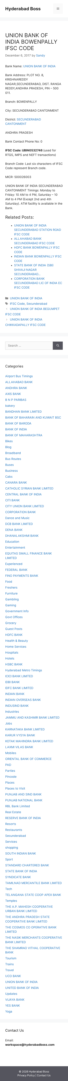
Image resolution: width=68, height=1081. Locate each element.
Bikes (9, 441)
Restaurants (13, 830)
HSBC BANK (13, 664)
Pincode (11, 776)
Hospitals (11, 652)
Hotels (9, 658)
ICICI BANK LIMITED (19, 676)
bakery (10, 405)
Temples (11, 900)
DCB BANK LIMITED (19, 524)
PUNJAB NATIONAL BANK (23, 800)
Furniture (11, 593)
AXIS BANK (13, 394)
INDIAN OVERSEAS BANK (23, 700)
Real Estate (13, 812)
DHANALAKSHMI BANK (22, 535)
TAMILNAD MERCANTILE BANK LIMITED (33, 883)
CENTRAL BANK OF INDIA (23, 494)
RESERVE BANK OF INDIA (23, 818)
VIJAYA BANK (14, 999)
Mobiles (10, 753)
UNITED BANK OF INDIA (22, 988)
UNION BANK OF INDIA (39, 66)
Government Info (17, 611)
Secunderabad (37, 303)
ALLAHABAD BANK (19, 382)
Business (11, 470)
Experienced (13, 564)
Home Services (15, 646)
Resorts (10, 824)
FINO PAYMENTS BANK (21, 575)
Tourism (10, 958)
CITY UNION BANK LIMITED (24, 506)
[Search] (58, 346)
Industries (12, 711)
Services (11, 841)
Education (12, 541)
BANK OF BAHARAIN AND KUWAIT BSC (33, 417)
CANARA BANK (16, 482)
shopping (11, 847)
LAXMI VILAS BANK (19, 747)
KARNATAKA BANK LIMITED (25, 729)
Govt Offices (14, 617)
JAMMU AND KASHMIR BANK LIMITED (32, 717)
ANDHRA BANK (16, 388)
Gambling (12, 599)
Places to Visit (15, 788)
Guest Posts (13, 629)
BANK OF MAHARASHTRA (23, 435)
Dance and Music (17, 518)
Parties (10, 770)
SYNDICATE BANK (18, 877)
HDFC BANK (13, 635)
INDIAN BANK (14, 694)
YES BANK (12, 1005)
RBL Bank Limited (17, 806)
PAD (8, 765)
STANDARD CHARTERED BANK (27, 865)
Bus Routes (13, 459)
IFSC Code (17, 303)
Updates (11, 993)
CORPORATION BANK (20, 512)
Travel (9, 970)
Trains (9, 964)
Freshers (11, 587)
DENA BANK (13, 530)
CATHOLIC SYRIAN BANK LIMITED (29, 488)
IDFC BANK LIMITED (19, 688)
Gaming (10, 605)
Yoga (8, 1011)
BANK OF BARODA (18, 423)
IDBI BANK (12, 682)
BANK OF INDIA (16, 429)
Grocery (10, 623)
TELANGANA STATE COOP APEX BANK (33, 895)
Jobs (8, 723)
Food (8, 581)
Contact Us (44, 1075)
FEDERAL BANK (16, 570)
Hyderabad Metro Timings (23, 670)
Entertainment (15, 547)
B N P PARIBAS (15, 400)
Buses (9, 465)
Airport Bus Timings (19, 376)
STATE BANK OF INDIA (21, 871)
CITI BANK (12, 500)
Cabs (9, 476)
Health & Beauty (16, 640)
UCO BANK (13, 976)
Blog (8, 447)
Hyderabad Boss (23, 8)
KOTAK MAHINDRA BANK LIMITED (29, 741)
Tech (8, 889)
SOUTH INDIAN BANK (20, 853)
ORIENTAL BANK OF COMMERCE (28, 759)
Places (9, 782)
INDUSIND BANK (17, 705)
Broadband (13, 453)
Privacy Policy (26, 1075)
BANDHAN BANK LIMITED (23, 411)
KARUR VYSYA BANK (20, 735)
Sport (9, 859)
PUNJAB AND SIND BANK (23, 794)
